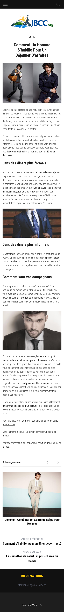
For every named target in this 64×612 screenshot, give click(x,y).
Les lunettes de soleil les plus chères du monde (32, 556)
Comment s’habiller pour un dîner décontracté (32, 541)
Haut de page (29, 605)
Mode (32, 37)
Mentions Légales (27, 585)
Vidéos (42, 585)
